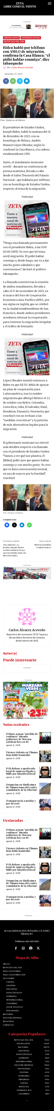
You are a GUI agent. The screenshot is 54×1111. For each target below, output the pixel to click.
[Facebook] (6, 81)
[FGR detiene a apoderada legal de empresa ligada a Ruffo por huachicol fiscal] (45, 772)
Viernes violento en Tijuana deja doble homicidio (22, 754)
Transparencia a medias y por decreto (21, 802)
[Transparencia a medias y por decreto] (45, 805)
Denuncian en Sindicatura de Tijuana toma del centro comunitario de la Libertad (21, 787)
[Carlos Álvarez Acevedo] (5, 67)
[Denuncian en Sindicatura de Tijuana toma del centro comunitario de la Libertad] (45, 788)
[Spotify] (31, 948)
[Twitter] (20, 81)
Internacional (30, 37)
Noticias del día (14, 41)
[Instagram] (23, 948)
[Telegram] (27, 81)
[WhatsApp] (13, 81)
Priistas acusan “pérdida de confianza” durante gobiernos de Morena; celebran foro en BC (22, 737)
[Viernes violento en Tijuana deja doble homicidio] (45, 756)
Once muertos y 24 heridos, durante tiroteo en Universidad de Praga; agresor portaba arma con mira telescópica (14, 550)
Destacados (11, 37)
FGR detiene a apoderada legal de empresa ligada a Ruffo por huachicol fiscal (20, 771)
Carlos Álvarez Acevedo (22, 67)
